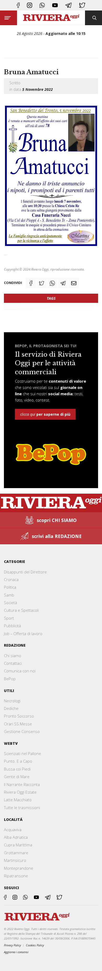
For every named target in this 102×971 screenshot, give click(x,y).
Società (10, 602)
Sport (9, 618)
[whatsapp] (42, 5)
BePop (10, 678)
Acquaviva (12, 829)
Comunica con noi (20, 670)
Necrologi (12, 700)
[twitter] (82, 5)
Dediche (11, 708)
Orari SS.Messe (18, 723)
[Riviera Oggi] (51, 18)
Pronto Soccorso (19, 716)
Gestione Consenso (22, 731)
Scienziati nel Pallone (22, 753)
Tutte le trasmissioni (22, 807)
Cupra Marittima (18, 844)
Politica (10, 587)
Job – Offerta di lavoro (23, 633)
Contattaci (13, 663)
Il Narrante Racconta (22, 784)
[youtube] (55, 5)
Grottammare (16, 852)
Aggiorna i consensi (16, 952)
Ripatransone (16, 875)
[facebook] (18, 5)
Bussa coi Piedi (17, 769)
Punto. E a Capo (18, 761)
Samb (9, 595)
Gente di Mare (17, 776)
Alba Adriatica (16, 837)
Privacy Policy (12, 945)
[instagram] (29, 5)
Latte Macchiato (18, 799)
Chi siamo (12, 655)
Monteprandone (18, 868)
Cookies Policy (35, 945)
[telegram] (68, 5)
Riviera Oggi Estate (20, 792)
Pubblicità (12, 625)
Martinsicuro (15, 860)
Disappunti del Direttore (25, 571)
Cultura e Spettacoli (21, 610)
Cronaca (11, 579)
